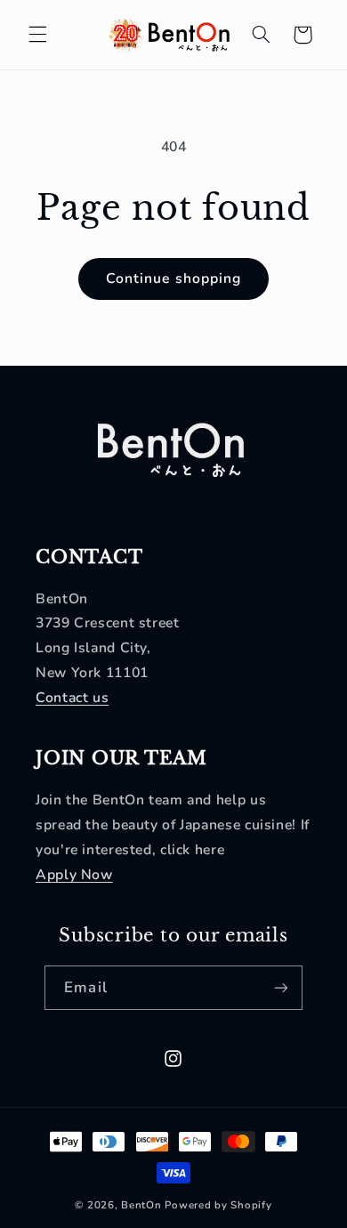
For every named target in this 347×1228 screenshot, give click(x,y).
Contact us (72, 697)
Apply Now (74, 875)
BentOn (141, 1205)
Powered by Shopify (218, 1205)
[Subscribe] (280, 987)
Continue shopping (173, 278)
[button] (37, 34)
